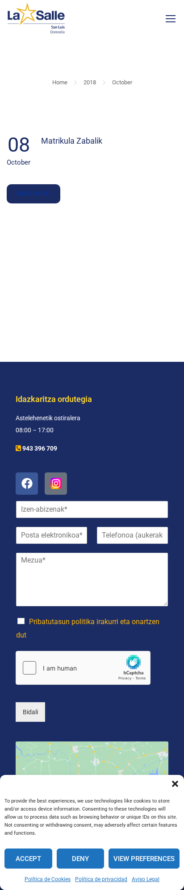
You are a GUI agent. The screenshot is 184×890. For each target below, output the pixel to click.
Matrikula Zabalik (71, 140)
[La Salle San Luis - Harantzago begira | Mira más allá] (36, 18)
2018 (90, 82)
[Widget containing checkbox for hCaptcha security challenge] (83, 668)
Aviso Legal (145, 879)
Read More (33, 190)
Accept (28, 859)
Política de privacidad (101, 879)
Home (59, 82)
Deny (80, 859)
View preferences (144, 859)
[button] (175, 783)
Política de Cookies (48, 879)
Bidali (30, 712)
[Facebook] (27, 483)
